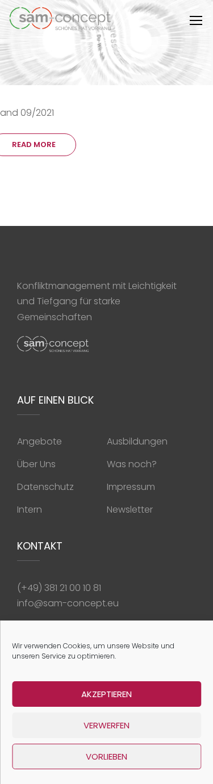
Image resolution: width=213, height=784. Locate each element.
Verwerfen (106, 725)
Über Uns (36, 464)
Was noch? (132, 464)
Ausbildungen (137, 441)
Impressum (131, 486)
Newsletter (130, 509)
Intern (29, 509)
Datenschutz (45, 486)
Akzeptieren (106, 694)
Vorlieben (106, 756)
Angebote (39, 441)
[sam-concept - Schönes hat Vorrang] (60, 21)
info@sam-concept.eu (68, 603)
